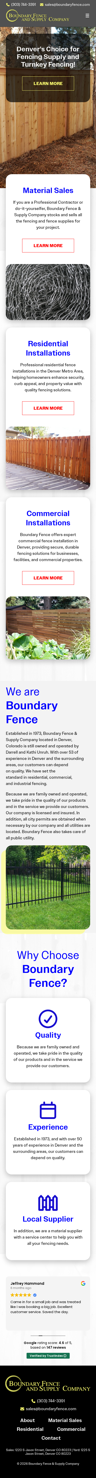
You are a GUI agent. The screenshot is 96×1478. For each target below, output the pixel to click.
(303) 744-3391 (23, 4)
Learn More (48, 245)
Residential (30, 1429)
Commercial (71, 1429)
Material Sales (65, 1421)
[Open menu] (87, 15)
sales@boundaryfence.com (67, 4)
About (27, 1421)
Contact (51, 1438)
